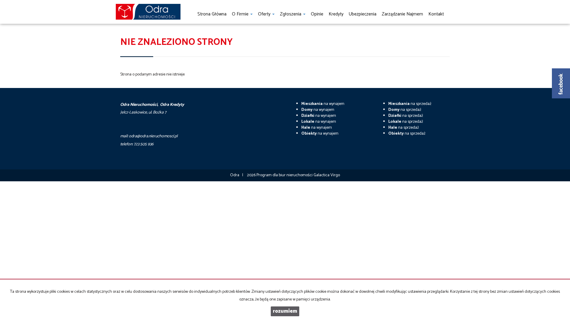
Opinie (317, 14)
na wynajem (322, 103)
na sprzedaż (409, 103)
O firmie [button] (241, 14)
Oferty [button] (265, 14)
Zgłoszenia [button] (291, 14)
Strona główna (212, 14)
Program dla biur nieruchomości (285, 175)
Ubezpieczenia (362, 14)
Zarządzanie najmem (402, 14)
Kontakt (436, 14)
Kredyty (336, 14)
